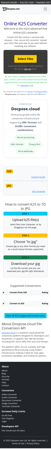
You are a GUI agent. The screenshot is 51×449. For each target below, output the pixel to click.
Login (4, 421)
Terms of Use (18, 443)
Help (4, 382)
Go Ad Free (7, 415)
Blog (4, 373)
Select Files (25, 59)
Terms (30, 91)
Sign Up (27, 69)
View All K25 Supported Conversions (25, 315)
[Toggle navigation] (45, 9)
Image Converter (9, 403)
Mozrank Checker (9, 2)
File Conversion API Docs (13, 430)
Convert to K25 (38, 177)
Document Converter (11, 400)
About (4, 370)
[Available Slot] (43, 2)
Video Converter (9, 394)
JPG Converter (38, 191)
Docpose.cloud (25, 108)
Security (24, 85)
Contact (5, 385)
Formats (5, 379)
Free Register (8, 418)
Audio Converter (9, 397)
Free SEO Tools (27, 2)
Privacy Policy (41, 91)
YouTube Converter (11, 406)
